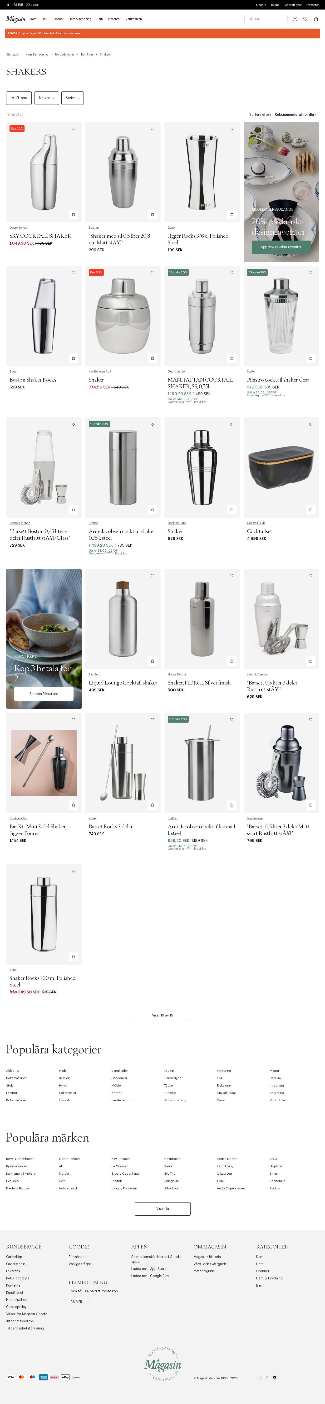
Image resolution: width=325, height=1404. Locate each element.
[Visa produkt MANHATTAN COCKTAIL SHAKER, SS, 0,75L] (202, 316)
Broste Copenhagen (127, 1173)
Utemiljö (170, 1092)
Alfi (61, 1166)
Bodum (275, 1188)
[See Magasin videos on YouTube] (274, 1378)
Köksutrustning (175, 1100)
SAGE (274, 1158)
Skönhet (262, 1271)
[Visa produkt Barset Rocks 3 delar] (123, 763)
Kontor (117, 1092)
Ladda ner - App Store (148, 1269)
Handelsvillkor (17, 1300)
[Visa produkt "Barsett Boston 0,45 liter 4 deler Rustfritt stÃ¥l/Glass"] (44, 467)
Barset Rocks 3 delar (111, 827)
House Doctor (177, 674)
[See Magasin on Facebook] (267, 1378)
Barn (259, 1285)
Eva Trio (170, 1173)
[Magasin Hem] (15, 19)
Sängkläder (120, 1070)
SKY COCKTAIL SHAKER (40, 236)
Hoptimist (277, 1166)
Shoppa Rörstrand (44, 694)
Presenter (312, 5)
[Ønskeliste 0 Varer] (305, 19)
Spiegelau (171, 1181)
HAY (62, 1181)
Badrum (275, 1078)
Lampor (11, 1092)
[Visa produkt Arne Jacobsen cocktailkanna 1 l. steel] (202, 763)
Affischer (13, 1070)
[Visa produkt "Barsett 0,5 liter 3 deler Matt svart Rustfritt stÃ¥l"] (281, 763)
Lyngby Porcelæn (124, 1188)
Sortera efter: (260, 114)
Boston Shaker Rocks (33, 380)
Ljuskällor (66, 1100)
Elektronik (224, 1085)
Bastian (94, 227)
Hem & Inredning (269, 1278)
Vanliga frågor (80, 1264)
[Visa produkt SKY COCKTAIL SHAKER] (44, 172)
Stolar (10, 1085)
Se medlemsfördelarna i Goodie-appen (157, 1259)
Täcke (168, 1085)
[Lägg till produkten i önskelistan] (73, 129)
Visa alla (162, 1209)
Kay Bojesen (121, 1158)
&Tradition (171, 1188)
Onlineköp (14, 1257)
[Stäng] (237, 726)
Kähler (169, 1166)
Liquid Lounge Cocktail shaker (123, 683)
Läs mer (76, 1302)
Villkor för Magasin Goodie (27, 1314)
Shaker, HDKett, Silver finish (199, 683)
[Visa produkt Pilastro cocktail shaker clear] (281, 316)
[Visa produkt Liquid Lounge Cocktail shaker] (123, 619)
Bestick (64, 1078)
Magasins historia (207, 1257)
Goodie (261, 5)
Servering (277, 1092)
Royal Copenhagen (20, 1158)
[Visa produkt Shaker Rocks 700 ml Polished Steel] (44, 914)
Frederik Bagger (18, 1188)
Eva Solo (94, 674)
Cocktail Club (177, 523)
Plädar (63, 1070)
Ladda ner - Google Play (150, 1276)
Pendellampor (122, 1100)
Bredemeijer (255, 818)
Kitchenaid (277, 1181)
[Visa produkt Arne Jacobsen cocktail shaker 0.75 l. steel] (123, 467)
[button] (295, 19)
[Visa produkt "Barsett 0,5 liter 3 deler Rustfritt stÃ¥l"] (281, 619)
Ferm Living (225, 1166)
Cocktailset (259, 531)
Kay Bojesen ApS (100, 371)
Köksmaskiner (16, 1078)
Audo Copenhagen (231, 1188)
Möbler (117, 1085)
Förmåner (76, 1257)
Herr (259, 1264)
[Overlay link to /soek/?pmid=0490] (44, 639)
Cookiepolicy (16, 1307)
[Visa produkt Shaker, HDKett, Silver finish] (202, 619)
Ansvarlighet (293, 5)
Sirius (274, 1173)
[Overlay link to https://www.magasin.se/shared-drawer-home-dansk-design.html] (281, 192)
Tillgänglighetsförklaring (25, 1328)
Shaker (96, 380)
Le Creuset (120, 1166)
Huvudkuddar (226, 1092)
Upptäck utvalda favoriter (281, 247)
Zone (171, 227)
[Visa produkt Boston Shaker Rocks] (44, 316)
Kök (220, 1078)
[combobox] (266, 19)
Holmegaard (68, 1188)
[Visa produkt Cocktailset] (281, 467)
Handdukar (119, 1078)
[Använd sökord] (252, 19)
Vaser (221, 1100)
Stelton (251, 371)
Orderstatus (15, 1264)
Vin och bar (278, 1100)
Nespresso (172, 1158)
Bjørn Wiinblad (16, 1166)
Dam (259, 1257)
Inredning (277, 1085)
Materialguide (204, 1271)
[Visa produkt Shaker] (123, 316)
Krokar (169, 1070)
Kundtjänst (14, 1292)
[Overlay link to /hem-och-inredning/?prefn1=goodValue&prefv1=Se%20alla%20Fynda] (162, 33)
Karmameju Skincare (21, 1173)
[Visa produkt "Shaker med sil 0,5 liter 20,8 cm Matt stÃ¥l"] (123, 172)
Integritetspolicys (20, 1321)
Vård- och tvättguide (210, 1264)
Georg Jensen (19, 227)
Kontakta (13, 1285)
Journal (275, 5)
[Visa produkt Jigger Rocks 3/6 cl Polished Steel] (202, 172)
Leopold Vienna (20, 523)
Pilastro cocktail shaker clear (278, 380)
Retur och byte (18, 1278)
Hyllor (63, 1085)
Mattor (274, 1070)
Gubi (220, 1181)
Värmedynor (173, 1078)
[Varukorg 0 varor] (316, 19)
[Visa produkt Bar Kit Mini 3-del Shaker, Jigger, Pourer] (44, 763)
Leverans (13, 1271)
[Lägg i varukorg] (73, 214)
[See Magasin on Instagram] (259, 1378)
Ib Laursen (224, 1173)
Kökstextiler (67, 1092)
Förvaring (224, 1070)
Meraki (64, 1173)
